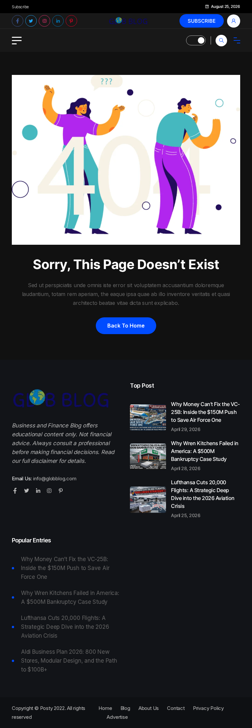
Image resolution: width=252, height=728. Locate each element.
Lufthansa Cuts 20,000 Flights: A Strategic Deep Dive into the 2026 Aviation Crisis (203, 498)
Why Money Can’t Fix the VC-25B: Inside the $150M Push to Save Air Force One (205, 416)
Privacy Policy (208, 708)
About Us (148, 708)
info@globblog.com (54, 478)
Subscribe (202, 21)
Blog (125, 708)
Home (105, 708)
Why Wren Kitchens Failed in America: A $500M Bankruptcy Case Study (205, 455)
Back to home (126, 325)
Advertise (117, 717)
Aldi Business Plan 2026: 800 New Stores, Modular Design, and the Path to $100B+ (69, 660)
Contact (176, 708)
